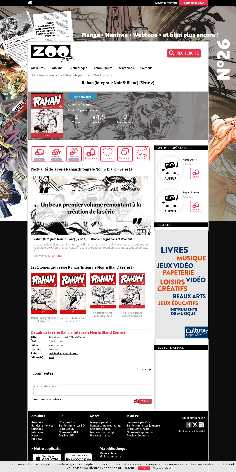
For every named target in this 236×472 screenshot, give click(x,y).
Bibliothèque (78, 68)
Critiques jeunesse (138, 428)
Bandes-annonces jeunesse (143, 425)
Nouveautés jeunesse (140, 432)
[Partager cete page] (142, 153)
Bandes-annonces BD (72, 425)
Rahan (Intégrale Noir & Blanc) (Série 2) (87, 75)
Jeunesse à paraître (138, 422)
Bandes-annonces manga (105, 425)
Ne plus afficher (161, 468)
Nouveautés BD (68, 432)
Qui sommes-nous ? (193, 417)
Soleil (51, 357)
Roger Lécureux (70, 353)
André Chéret (55, 353)
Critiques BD (66, 428)
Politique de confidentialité (192, 431)
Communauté (103, 68)
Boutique (146, 68)
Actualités (38, 68)
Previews (36, 438)
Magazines (126, 68)
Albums (57, 68)
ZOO (33, 75)
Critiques (37, 428)
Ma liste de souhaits (112, 456)
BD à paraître (67, 422)
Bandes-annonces (42, 425)
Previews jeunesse (138, 435)
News (34, 435)
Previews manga (100, 435)
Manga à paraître (100, 422)
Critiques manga (100, 428)
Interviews (37, 432)
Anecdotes (37, 422)
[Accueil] (32, 3)
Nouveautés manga (102, 432)
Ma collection (108, 453)
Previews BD (66, 435)
